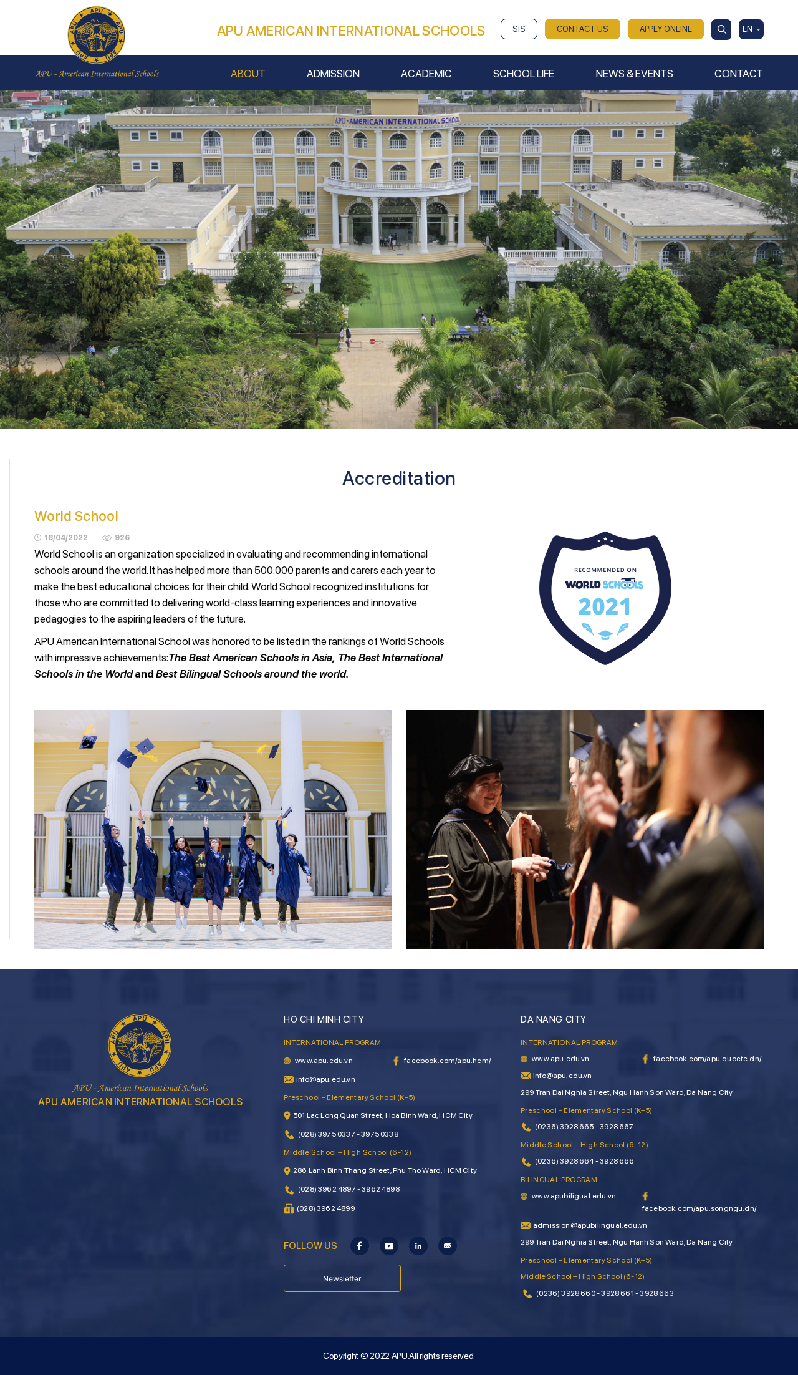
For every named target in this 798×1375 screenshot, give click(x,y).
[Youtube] (389, 1245)
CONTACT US (582, 29)
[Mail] (447, 1245)
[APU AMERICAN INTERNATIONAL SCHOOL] (96, 41)
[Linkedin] (418, 1245)
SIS (519, 29)
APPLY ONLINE (666, 29)
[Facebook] (359, 1245)
